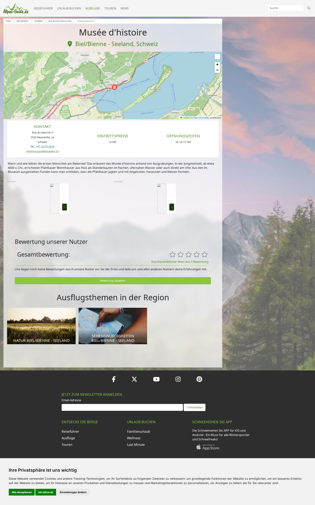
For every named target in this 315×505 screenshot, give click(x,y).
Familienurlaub (138, 431)
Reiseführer (43, 8)
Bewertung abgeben (112, 280)
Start (8, 21)
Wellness (133, 438)
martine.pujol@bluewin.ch (42, 151)
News (124, 8)
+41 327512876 (45, 146)
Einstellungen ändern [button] (73, 492)
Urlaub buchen (69, 8)
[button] (114, 87)
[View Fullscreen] (217, 56)
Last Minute (136, 444)
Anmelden (196, 407)
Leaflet (186, 117)
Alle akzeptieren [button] (22, 492)
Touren (110, 8)
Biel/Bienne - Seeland (104, 44)
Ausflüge (92, 8)
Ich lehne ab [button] (45, 492)
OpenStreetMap (201, 117)
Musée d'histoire (85, 21)
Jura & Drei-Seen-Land (59, 21)
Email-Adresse (71, 400)
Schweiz (38, 21)
